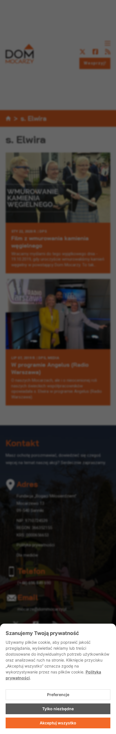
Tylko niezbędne (58, 708)
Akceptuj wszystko (58, 722)
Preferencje (58, 694)
